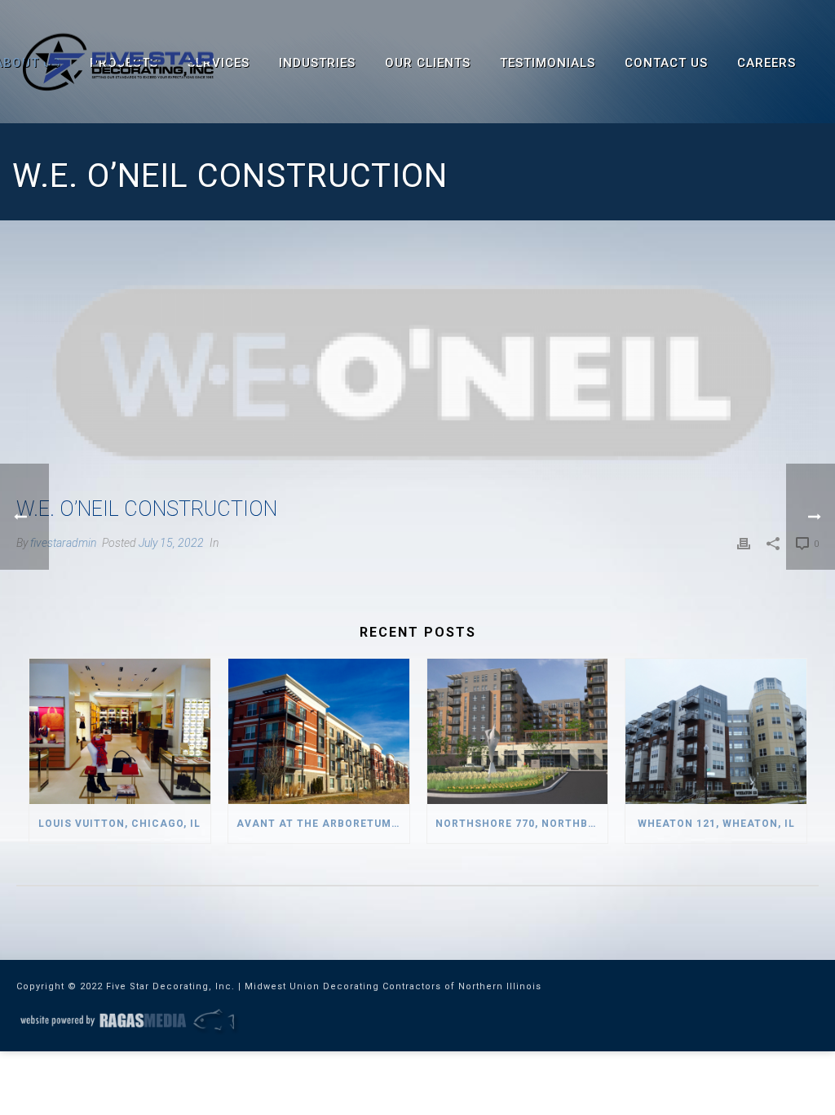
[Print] (743, 543)
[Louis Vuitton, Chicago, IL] (119, 731)
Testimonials (547, 63)
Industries (317, 63)
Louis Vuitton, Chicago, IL (119, 823)
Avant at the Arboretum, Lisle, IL (322, 823)
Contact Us (666, 63)
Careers (766, 63)
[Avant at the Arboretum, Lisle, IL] (318, 731)
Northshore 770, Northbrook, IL (521, 823)
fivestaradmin (63, 542)
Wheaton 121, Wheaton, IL (716, 823)
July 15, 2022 (171, 542)
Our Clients (428, 63)
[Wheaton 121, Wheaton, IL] (715, 731)
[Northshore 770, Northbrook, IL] (517, 731)
